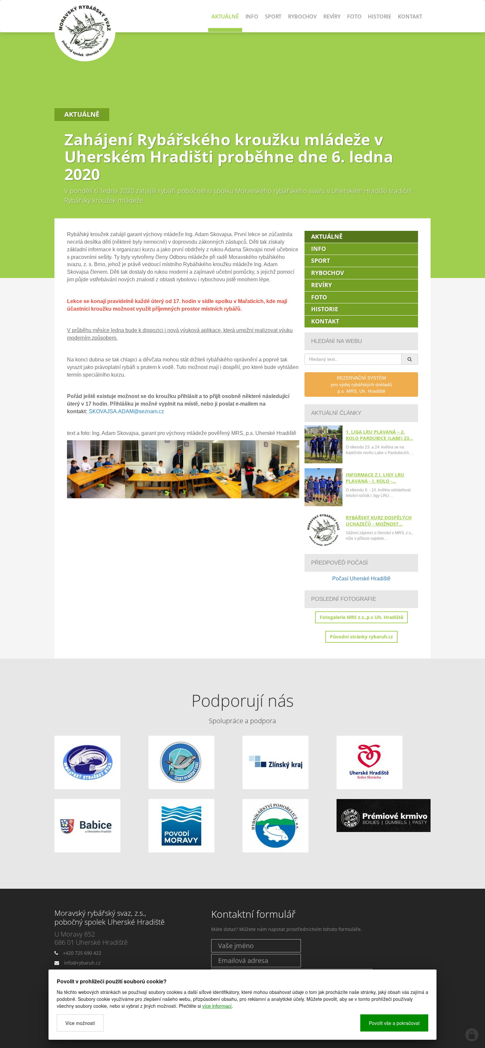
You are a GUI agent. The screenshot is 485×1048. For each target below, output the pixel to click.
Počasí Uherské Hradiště (361, 578)
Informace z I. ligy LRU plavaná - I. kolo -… (375, 478)
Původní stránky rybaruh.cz (361, 636)
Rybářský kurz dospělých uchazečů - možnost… (379, 520)
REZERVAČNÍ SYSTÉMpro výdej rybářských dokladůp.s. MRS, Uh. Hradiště (361, 384)
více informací (217, 1005)
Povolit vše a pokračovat (394, 1023)
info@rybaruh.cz (82, 963)
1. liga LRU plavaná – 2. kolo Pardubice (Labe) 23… (379, 435)
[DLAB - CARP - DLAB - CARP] (384, 815)
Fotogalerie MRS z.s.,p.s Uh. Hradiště (361, 617)
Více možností (80, 1023)
